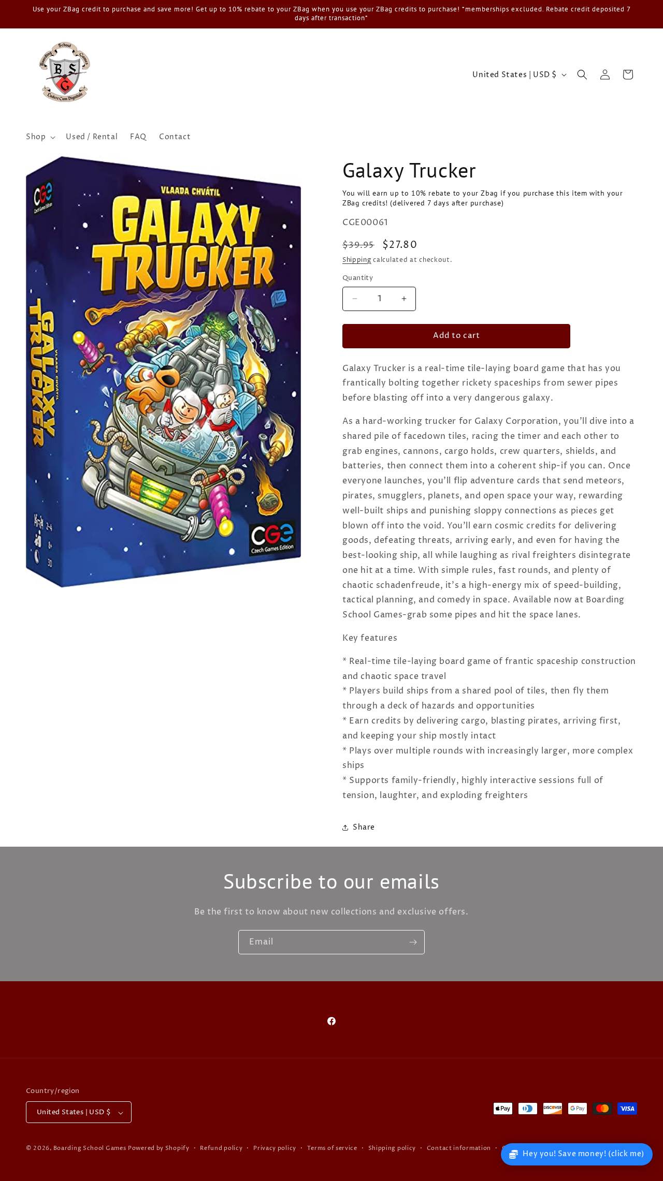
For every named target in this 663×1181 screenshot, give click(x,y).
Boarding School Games (89, 1149)
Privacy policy (274, 1148)
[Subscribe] (412, 942)
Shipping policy (392, 1148)
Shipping (356, 260)
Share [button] (364, 827)
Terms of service (332, 1148)
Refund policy (221, 1148)
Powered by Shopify (159, 1149)
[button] (40, 137)
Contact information (459, 1148)
